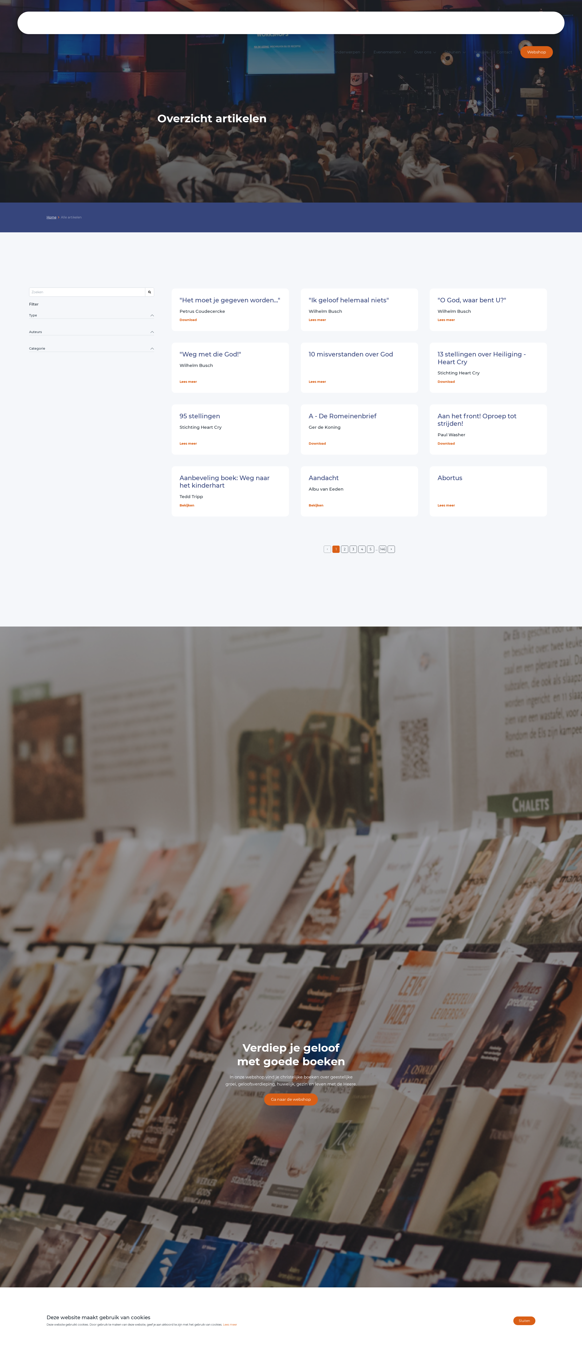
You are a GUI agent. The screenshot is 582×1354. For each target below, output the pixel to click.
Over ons (422, 52)
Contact (504, 52)
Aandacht (324, 478)
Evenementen (387, 52)
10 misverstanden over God (351, 354)
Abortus (450, 478)
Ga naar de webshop (291, 1099)
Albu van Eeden (326, 489)
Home (319, 52)
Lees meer (317, 320)
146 (382, 549)
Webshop (536, 52)
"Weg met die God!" (210, 354)
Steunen (452, 52)
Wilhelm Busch (325, 311)
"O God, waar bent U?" (472, 300)
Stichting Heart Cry (201, 427)
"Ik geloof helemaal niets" (349, 300)
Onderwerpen (346, 52)
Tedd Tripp (191, 496)
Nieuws (481, 52)
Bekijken (187, 505)
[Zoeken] (149, 292)
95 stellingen (200, 416)
